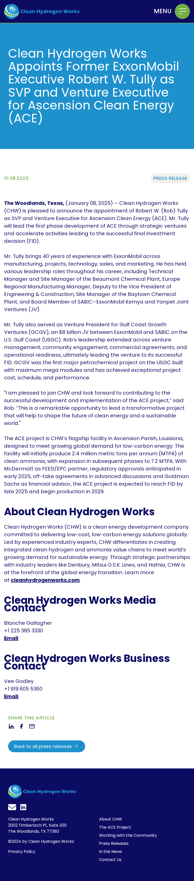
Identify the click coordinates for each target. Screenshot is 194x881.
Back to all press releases (43, 746)
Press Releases (114, 843)
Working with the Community (128, 835)
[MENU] (182, 11)
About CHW (110, 819)
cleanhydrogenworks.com (45, 580)
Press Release (170, 178)
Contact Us (110, 860)
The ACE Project (115, 827)
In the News (110, 851)
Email (11, 638)
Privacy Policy (21, 851)
